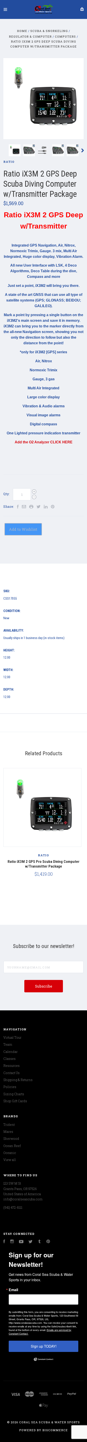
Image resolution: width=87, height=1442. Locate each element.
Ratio (8, 161)
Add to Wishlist (23, 529)
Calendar (10, 1052)
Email (13, 1290)
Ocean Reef (12, 1146)
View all (9, 1160)
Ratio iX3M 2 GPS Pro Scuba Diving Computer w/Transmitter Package (43, 863)
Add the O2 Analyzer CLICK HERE (43, 442)
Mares (8, 1131)
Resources (11, 1065)
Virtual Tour (12, 1037)
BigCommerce (55, 1430)
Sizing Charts (13, 1094)
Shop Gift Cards (15, 1101)
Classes (9, 1059)
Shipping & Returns (18, 1080)
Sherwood (11, 1138)
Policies (9, 1087)
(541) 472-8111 (12, 1207)
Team (7, 1044)
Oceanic (9, 1153)
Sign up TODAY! (43, 1346)
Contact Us (11, 1073)
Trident (9, 1124)
